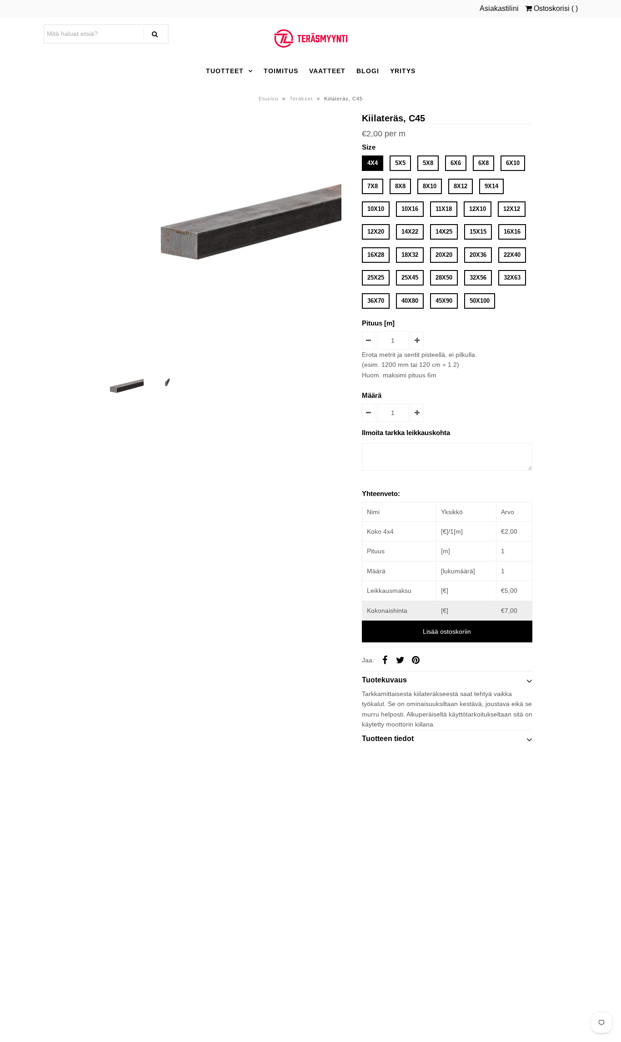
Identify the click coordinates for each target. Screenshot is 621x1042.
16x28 (375, 254)
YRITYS (403, 71)
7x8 (372, 186)
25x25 (375, 277)
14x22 (409, 231)
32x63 (512, 277)
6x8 (483, 163)
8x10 (429, 186)
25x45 (409, 277)
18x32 (409, 254)
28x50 (444, 277)
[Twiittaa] (400, 659)
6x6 (456, 163)
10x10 (375, 208)
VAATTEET (327, 71)
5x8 (428, 163)
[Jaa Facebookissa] (385, 659)
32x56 (478, 277)
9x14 (491, 186)
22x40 (512, 254)
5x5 (400, 163)
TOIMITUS (281, 71)
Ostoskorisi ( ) (555, 8)
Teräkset (301, 98)
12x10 (477, 208)
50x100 (480, 300)
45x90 (444, 300)
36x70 (375, 300)
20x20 (444, 254)
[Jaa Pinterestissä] (416, 659)
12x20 (375, 231)
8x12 (460, 186)
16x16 (512, 231)
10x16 (409, 208)
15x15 (478, 231)
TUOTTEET (225, 71)
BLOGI (367, 71)
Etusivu (268, 98)
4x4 (372, 163)
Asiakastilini (499, 8)
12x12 (511, 208)
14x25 (444, 231)
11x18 (444, 208)
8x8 (400, 186)
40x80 (409, 300)
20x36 (478, 254)
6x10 (513, 163)
